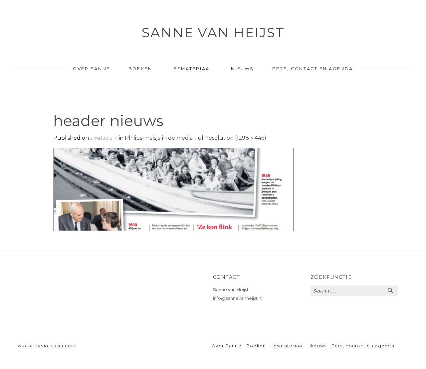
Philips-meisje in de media (159, 138)
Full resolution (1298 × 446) (230, 138)
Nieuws (242, 68)
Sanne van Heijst (213, 32)
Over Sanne (91, 68)
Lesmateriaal (191, 68)
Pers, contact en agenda (312, 68)
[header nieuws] (173, 189)
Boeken (140, 68)
